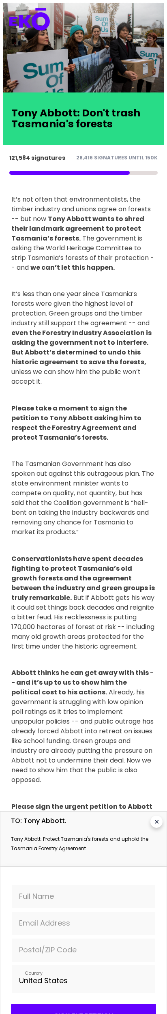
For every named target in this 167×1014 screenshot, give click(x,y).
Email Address (44, 923)
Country (33, 973)
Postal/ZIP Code (48, 950)
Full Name (36, 896)
